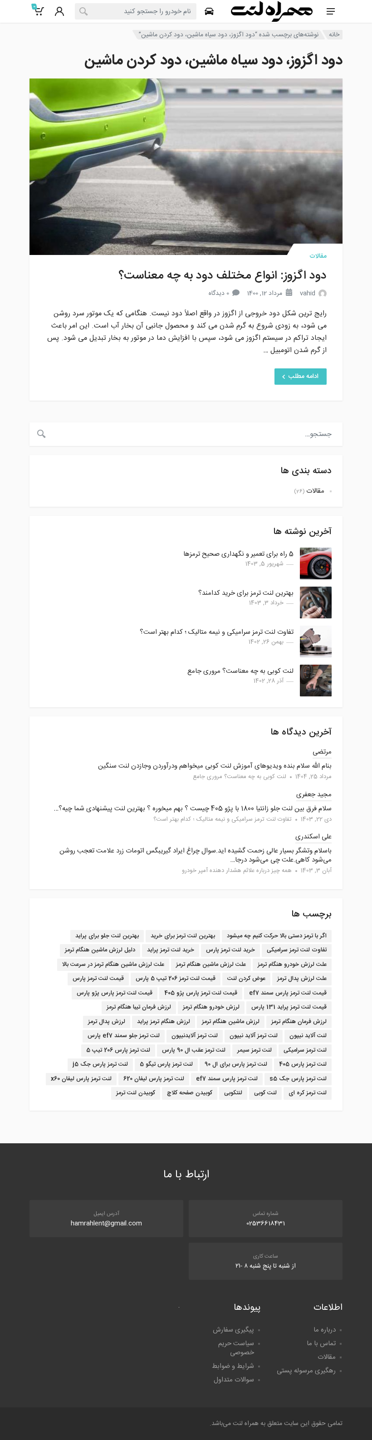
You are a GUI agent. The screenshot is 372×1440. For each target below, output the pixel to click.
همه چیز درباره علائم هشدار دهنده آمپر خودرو (237, 871)
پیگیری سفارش (233, 1330)
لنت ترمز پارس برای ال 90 (236, 1064)
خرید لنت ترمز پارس (230, 950)
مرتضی (322, 752)
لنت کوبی (265, 1093)
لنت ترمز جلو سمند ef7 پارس (124, 1036)
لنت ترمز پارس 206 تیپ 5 (118, 1050)
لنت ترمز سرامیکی (305, 1050)
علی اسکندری (313, 836)
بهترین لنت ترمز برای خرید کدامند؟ (246, 593)
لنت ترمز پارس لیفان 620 (153, 1079)
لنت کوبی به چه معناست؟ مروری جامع (240, 671)
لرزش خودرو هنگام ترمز (211, 1007)
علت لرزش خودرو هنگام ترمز (292, 965)
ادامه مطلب (303, 376)
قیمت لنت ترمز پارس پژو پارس (114, 993)
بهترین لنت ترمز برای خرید (183, 936)
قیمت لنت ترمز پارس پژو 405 (200, 993)
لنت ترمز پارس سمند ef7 (227, 1079)
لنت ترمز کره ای (308, 1093)
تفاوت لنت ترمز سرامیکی (297, 950)
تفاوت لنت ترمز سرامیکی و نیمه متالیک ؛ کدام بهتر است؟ (217, 632)
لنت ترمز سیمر (254, 1050)
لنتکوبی (233, 1093)
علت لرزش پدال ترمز (302, 979)
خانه (334, 34)
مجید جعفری (314, 794)
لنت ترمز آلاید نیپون (254, 1036)
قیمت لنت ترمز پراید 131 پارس (289, 1007)
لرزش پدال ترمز (106, 1022)
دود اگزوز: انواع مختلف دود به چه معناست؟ (222, 276)
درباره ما (324, 1330)
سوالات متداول (234, 1380)
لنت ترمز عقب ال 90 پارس (193, 1050)
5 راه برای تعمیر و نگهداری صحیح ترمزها (238, 554)
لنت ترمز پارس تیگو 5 (166, 1064)
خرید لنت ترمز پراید (170, 950)
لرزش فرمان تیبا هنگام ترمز (139, 1007)
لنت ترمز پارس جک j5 (100, 1064)
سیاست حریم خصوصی (236, 1348)
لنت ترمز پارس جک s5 (298, 1079)
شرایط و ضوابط (233, 1366)
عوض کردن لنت (246, 979)
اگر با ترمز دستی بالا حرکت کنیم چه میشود (277, 936)
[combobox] (135, 11)
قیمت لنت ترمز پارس (98, 979)
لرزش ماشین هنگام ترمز (230, 1022)
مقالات (318, 256)
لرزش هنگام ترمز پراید (163, 1022)
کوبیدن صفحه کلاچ (189, 1093)
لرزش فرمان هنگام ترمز (299, 1022)
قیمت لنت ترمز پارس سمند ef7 (288, 993)
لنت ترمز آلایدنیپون (194, 1036)
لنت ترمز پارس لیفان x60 (81, 1079)
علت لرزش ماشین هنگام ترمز (211, 965)
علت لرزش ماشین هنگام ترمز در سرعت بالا (113, 965)
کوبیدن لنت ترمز (135, 1093)
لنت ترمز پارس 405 (303, 1064)
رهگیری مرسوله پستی (306, 1370)
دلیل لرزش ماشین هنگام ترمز (100, 950)
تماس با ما (321, 1343)
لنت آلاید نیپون (308, 1036)
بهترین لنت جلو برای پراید (107, 936)
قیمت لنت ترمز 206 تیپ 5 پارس (175, 979)
